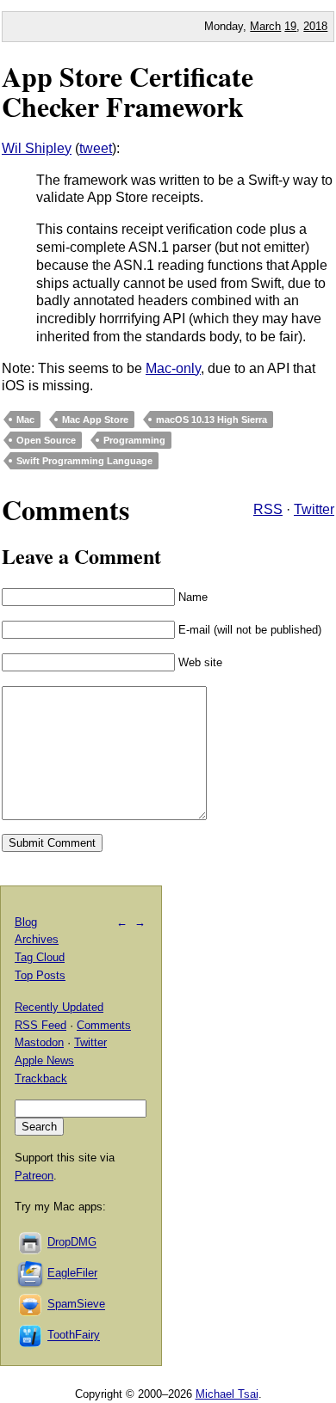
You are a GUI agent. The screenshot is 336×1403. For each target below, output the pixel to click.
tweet (95, 148)
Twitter (314, 509)
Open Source (46, 440)
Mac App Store (95, 419)
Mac (25, 419)
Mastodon (39, 1042)
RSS (268, 509)
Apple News (44, 1060)
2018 (315, 26)
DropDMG (71, 1242)
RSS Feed (40, 1025)
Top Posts (40, 975)
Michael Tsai (227, 1394)
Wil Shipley (37, 148)
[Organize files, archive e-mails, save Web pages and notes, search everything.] (31, 1273)
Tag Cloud (40, 957)
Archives (37, 939)
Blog (26, 922)
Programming (134, 440)
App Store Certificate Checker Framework (127, 91)
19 (290, 26)
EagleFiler (72, 1273)
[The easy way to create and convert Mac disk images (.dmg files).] (31, 1242)
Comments (104, 1025)
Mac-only (173, 368)
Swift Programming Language (84, 461)
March (265, 26)
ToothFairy (73, 1335)
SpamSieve (76, 1304)
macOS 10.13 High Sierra (211, 419)
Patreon (34, 1175)
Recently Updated (59, 1007)
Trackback (41, 1078)
